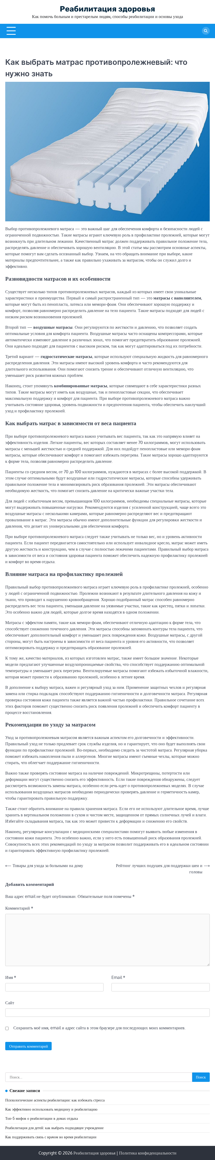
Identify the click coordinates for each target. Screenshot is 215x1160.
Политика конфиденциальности (147, 1153)
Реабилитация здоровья (107, 8)
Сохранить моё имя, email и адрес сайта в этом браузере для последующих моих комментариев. (99, 1027)
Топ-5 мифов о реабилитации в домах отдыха (41, 1118)
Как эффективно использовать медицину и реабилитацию (51, 1109)
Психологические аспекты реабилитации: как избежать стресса (55, 1100)
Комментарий (19, 908)
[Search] (206, 31)
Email (118, 977)
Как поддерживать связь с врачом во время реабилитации (50, 1137)
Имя (10, 977)
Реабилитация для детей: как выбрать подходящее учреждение (54, 1128)
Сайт (9, 1002)
